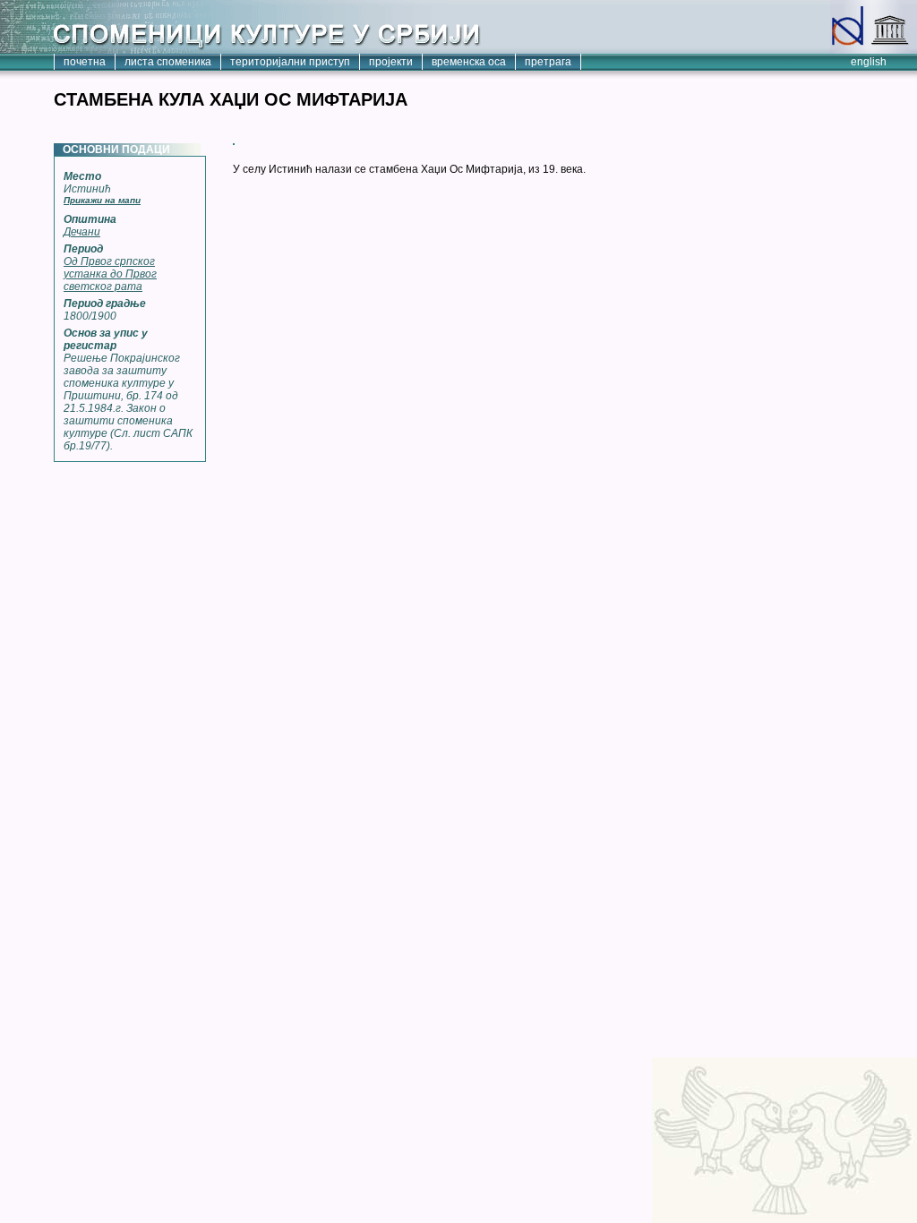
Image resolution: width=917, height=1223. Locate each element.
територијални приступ (290, 62)
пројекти (391, 62)
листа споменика (167, 62)
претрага (548, 62)
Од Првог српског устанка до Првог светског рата (110, 274)
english (869, 62)
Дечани (82, 232)
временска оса (469, 62)
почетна (85, 62)
